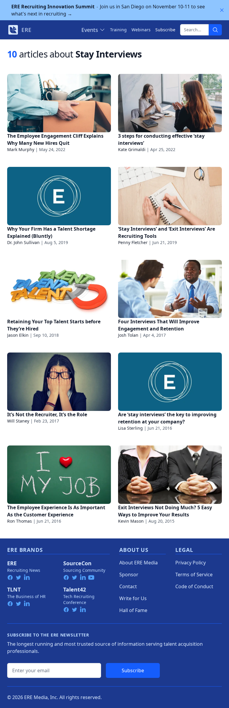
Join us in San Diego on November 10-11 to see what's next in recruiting (108, 10)
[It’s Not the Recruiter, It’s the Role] (59, 382)
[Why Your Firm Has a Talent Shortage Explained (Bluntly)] (59, 196)
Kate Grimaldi (132, 149)
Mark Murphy (20, 149)
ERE (12, 563)
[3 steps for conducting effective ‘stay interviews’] (170, 103)
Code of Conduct (194, 586)
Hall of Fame (133, 610)
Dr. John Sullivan (23, 242)
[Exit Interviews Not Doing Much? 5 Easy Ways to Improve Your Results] (170, 474)
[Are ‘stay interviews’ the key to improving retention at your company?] (170, 382)
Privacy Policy (190, 562)
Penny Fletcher (133, 242)
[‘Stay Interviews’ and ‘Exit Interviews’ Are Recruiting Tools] (170, 196)
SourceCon (77, 563)
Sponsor (128, 574)
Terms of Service (194, 574)
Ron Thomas (19, 521)
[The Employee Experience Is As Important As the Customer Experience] (59, 474)
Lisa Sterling (130, 428)
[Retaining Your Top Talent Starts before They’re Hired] (59, 289)
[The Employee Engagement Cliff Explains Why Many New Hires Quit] (59, 103)
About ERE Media (138, 562)
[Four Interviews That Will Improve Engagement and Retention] (170, 289)
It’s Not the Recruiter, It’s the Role (47, 414)
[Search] (215, 29)
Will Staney (18, 421)
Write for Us (133, 598)
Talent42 (74, 589)
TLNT (14, 589)
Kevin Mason (131, 521)
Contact (128, 586)
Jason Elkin (18, 335)
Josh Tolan (128, 335)
